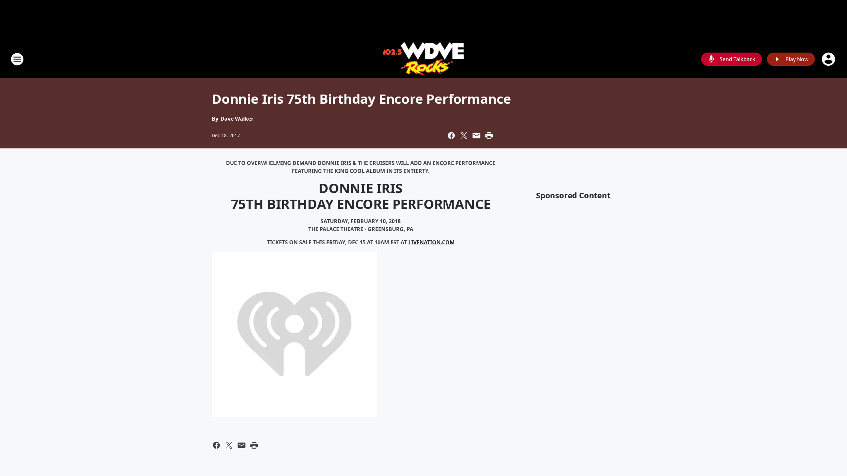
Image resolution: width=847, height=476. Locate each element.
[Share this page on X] (463, 135)
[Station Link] (423, 59)
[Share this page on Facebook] (451, 135)
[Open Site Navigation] (17, 59)
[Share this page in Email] (476, 135)
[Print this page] (489, 135)
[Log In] (829, 59)
